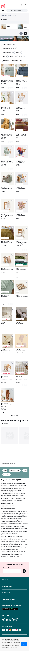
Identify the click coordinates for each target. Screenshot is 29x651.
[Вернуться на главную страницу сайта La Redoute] (3, 6)
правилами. (9, 648)
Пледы (14, 15)
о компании (6, 592)
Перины (5, 470)
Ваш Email (6, 568)
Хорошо (24, 644)
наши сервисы (7, 586)
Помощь (5, 579)
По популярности (7, 44)
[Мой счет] (21, 5)
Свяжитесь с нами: (8, 599)
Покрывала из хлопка (15, 470)
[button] (26, 5)
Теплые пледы (6, 474)
